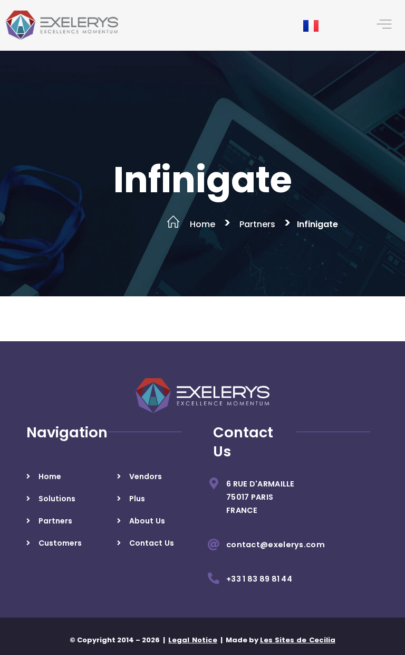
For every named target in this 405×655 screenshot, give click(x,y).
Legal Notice (192, 640)
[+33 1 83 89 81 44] (213, 578)
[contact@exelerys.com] (213, 544)
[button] (384, 25)
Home (202, 224)
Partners (257, 224)
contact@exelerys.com (275, 544)
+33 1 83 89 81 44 (259, 579)
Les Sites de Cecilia (297, 640)
